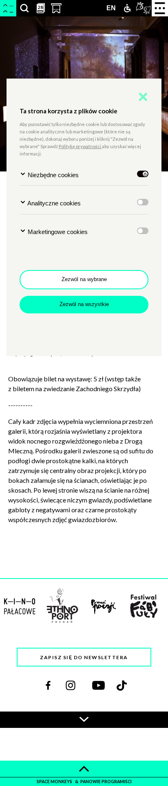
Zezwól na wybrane (84, 279)
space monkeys (55, 781)
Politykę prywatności (80, 146)
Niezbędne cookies (52, 174)
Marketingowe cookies (57, 231)
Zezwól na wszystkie (84, 304)
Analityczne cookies (53, 203)
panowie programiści (106, 781)
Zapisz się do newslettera (84, 657)
